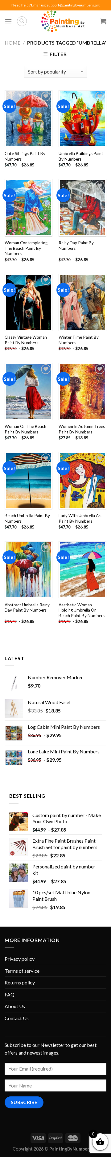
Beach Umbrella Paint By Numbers (27, 518)
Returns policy (20, 982)
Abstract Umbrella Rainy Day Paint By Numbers (27, 607)
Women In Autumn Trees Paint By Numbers (82, 429)
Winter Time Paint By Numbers (79, 340)
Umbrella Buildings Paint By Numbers (81, 156)
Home (12, 43)
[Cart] (103, 21)
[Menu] (8, 21)
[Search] (22, 21)
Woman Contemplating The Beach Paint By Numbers (26, 248)
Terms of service (22, 971)
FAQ (9, 994)
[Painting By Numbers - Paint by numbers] (62, 21)
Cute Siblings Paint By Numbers (25, 156)
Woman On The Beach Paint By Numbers (25, 429)
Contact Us (17, 1018)
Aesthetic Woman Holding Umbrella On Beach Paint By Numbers (82, 610)
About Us (15, 1006)
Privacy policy (20, 959)
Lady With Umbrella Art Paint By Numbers (80, 518)
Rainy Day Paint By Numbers (76, 245)
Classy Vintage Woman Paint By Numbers (26, 340)
